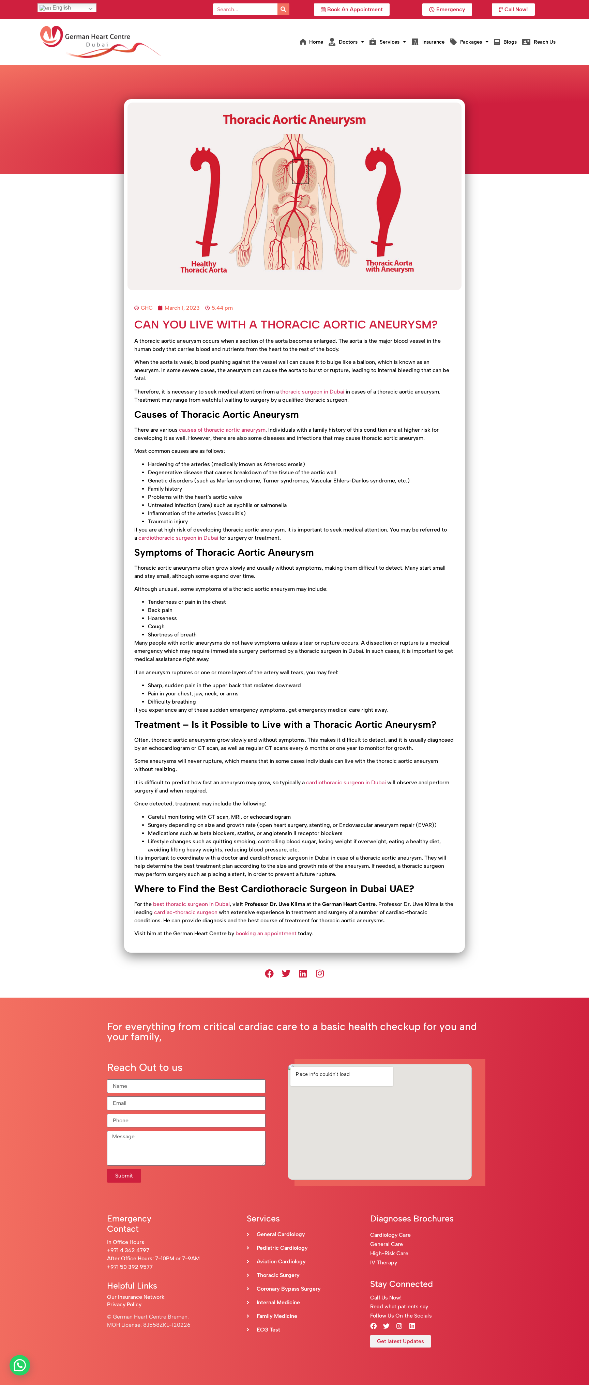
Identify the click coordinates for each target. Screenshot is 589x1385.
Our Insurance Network (136, 1297)
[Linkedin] (303, 973)
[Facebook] (269, 973)
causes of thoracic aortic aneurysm (222, 430)
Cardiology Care (391, 1235)
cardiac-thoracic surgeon (185, 912)
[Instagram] (320, 973)
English (61, 8)
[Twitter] (286, 973)
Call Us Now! (386, 1297)
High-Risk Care (389, 1253)
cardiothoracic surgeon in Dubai (178, 538)
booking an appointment (266, 933)
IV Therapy (383, 1262)
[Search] (283, 9)
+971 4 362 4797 (128, 1250)
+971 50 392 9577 (130, 1267)
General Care (386, 1244)
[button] (20, 1365)
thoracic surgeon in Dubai (312, 391)
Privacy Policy (124, 1304)
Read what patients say (399, 1306)
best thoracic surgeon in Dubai (191, 904)
